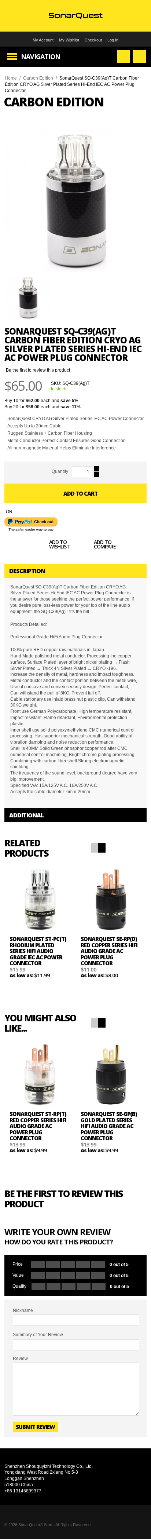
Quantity (60, 471)
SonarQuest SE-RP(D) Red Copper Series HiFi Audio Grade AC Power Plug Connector (109, 951)
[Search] (123, 56)
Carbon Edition (38, 78)
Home (11, 78)
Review (20, 1358)
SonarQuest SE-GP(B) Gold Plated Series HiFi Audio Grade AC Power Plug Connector (109, 1126)
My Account (43, 40)
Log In (112, 40)
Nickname (23, 1310)
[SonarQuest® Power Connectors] (76, 15)
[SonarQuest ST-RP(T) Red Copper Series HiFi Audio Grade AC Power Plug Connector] (40, 1074)
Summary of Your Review (38, 1334)
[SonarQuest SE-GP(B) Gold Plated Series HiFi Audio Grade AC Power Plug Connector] (111, 1074)
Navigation (40, 56)
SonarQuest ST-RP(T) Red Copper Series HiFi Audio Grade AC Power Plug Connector (38, 1126)
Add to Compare (105, 545)
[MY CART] (139, 56)
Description (27, 571)
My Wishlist (69, 40)
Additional (26, 815)
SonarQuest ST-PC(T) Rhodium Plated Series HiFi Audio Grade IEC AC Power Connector (38, 951)
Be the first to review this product (38, 370)
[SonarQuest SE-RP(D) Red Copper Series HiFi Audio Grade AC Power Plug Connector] (111, 899)
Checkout (93, 40)
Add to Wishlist (59, 545)
